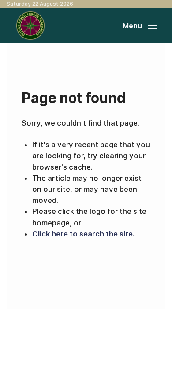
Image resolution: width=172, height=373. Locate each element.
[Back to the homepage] (30, 25)
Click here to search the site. (83, 233)
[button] (140, 25)
